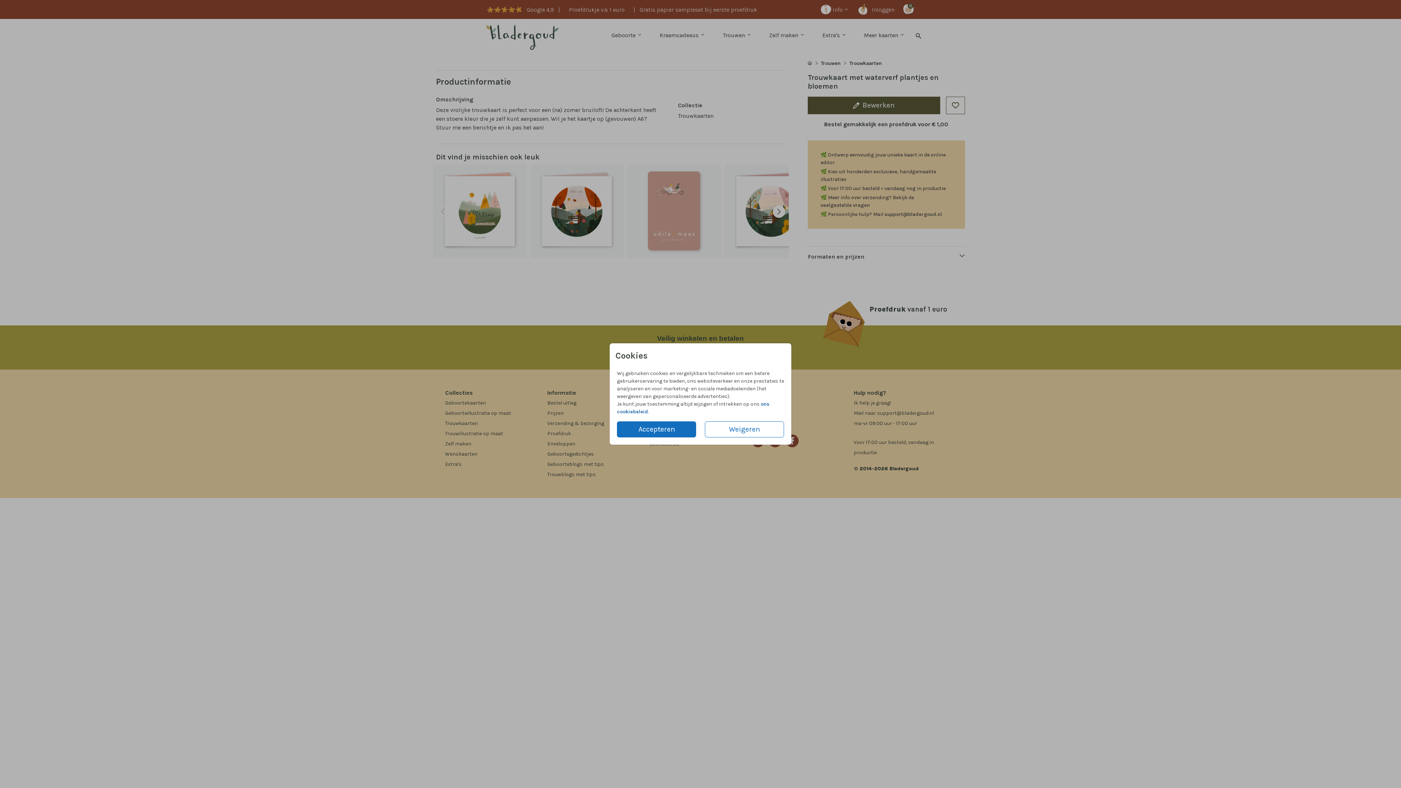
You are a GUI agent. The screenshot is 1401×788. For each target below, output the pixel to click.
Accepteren (656, 429)
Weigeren (744, 429)
